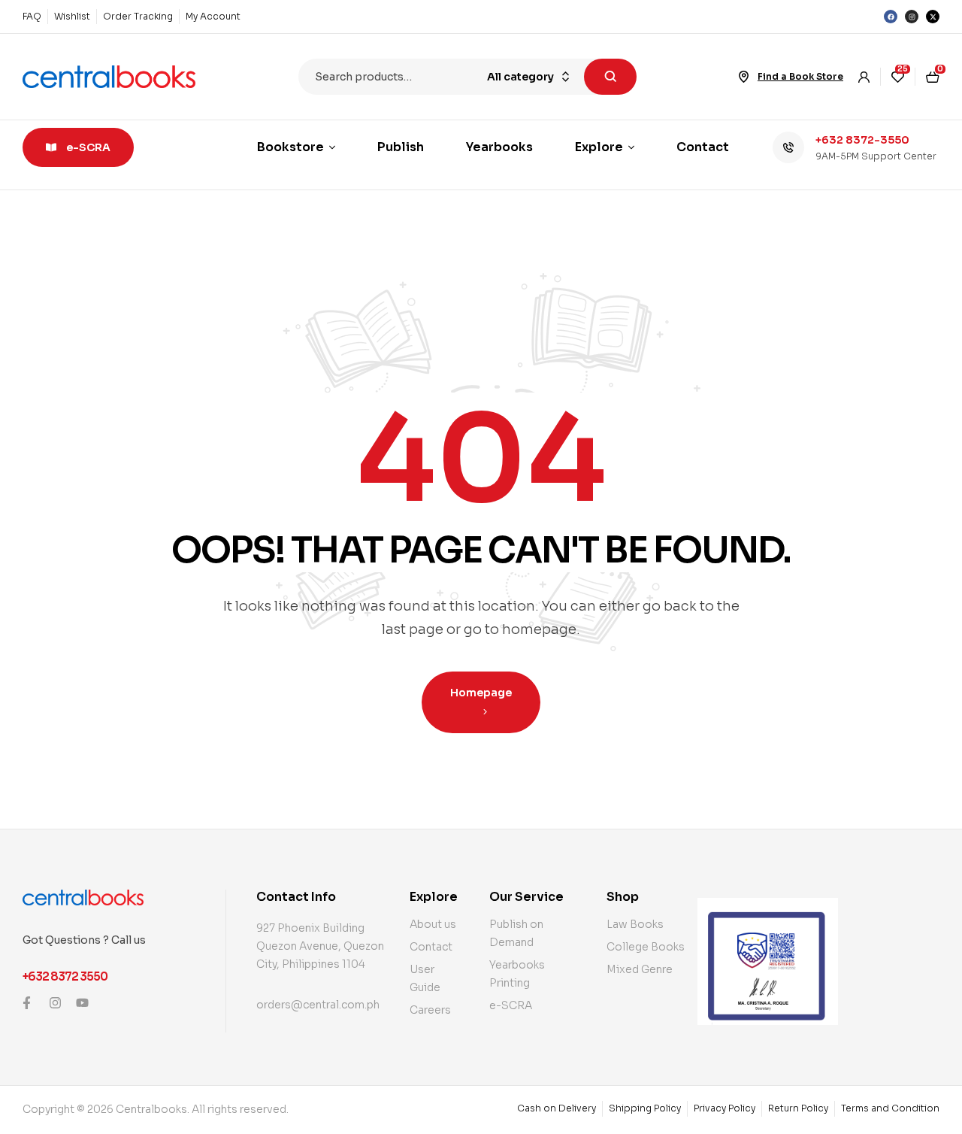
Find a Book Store (800, 76)
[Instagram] (911, 16)
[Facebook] (890, 16)
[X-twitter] (932, 16)
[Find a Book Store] (744, 77)
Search (610, 77)
